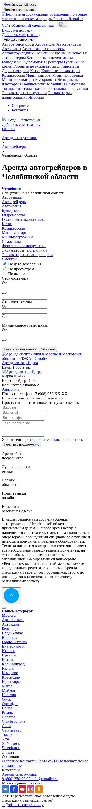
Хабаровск (11, 743)
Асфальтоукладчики (19, 53)
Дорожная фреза (15, 71)
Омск (6, 699)
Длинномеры (68, 66)
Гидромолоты (33, 62)
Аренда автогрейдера (20, 363)
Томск (7, 734)
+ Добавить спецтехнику (23, 805)
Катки (35, 71)
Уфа (5, 739)
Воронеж (9, 637)
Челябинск (11, 748)
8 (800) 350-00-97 (16, 779)
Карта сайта (47, 761)
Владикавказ (12, 633)
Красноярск (12, 682)
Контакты (20, 110)
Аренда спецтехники (19, 39)
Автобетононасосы (18, 44)
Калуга (8, 668)
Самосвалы (75, 84)
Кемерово (10, 673)
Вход (6, 30)
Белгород (9, 629)
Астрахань (11, 624)
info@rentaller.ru (44, 779)
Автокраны (11, 49)
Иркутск (9, 655)
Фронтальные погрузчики (66, 88)
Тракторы (24, 88)
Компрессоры (13, 75)
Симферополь (13, 721)
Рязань (7, 712)
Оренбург (10, 704)
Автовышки (45, 44)
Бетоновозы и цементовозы (50, 57)
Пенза (7, 708)
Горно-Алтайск (14, 642)
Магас (7, 686)
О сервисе (20, 105)
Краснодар (11, 677)
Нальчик (9, 695)
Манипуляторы (38, 75)
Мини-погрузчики (67, 75)
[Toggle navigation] (62, 24)
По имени (16, 274)
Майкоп (8, 690)
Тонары (8, 88)
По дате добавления (24, 264)
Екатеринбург (13, 646)
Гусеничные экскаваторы (34, 66)
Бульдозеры (11, 62)
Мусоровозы (45, 79)
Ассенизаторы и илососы (43, 49)
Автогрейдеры (68, 44)
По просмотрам (21, 269)
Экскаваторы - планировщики (27, 255)
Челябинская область (20, 4)
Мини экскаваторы (18, 79)
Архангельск (13, 620)
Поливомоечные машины (43, 84)
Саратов (9, 717)
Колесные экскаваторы (60, 71)
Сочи (6, 726)
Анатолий (11, 389)
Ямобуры (36, 97)
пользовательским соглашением (57, 439)
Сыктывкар (11, 730)
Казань (7, 659)
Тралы (38, 88)
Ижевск (8, 651)
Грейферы (54, 62)
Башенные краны (51, 53)
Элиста (8, 752)
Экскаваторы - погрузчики (24, 93)
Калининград (13, 664)
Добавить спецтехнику (21, 35)
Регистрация (23, 30)
